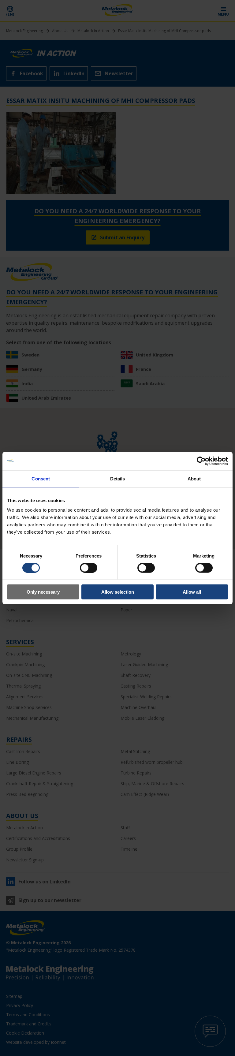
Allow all (192, 592)
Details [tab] (117, 478)
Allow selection (117, 592)
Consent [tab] (41, 478)
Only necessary (43, 592)
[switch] (88, 568)
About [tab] (194, 478)
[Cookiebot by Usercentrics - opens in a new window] (201, 460)
